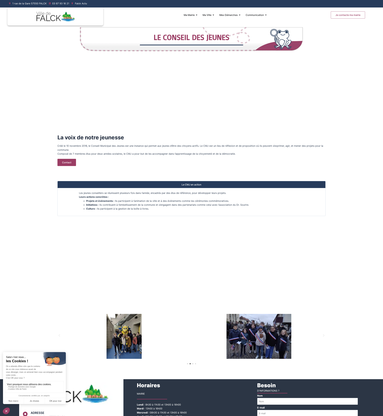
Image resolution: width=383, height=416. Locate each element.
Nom (260, 395)
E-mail (261, 407)
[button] (59, 335)
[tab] (191, 184)
